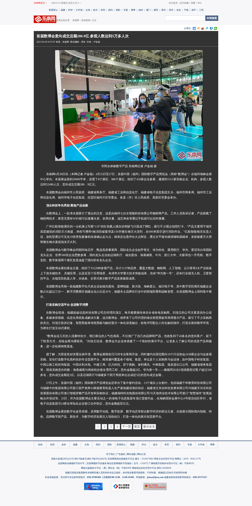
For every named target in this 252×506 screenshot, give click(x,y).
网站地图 (131, 454)
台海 (88, 10)
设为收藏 (184, 3)
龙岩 (178, 10)
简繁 (193, 3)
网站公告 (141, 454)
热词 (52, 444)
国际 (118, 10)
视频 (132, 444)
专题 (125, 10)
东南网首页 (39, 3)
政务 (64, 444)
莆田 (156, 10)
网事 (133, 10)
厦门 (148, 10)
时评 (70, 10)
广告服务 (120, 454)
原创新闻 (85, 20)
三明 (201, 10)
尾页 (137, 426)
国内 (110, 10)
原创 (40, 444)
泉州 (163, 10)
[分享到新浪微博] (202, 28)
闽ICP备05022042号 (96, 458)
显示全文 (149, 426)
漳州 (171, 10)
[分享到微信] (215, 28)
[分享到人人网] (211, 28)
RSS (200, 3)
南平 (193, 10)
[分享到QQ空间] (198, 28)
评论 (144, 444)
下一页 (126, 426)
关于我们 (110, 454)
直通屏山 (53, 10)
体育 (103, 10)
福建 (63, 10)
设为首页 (173, 3)
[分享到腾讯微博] (207, 28)
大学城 (79, 10)
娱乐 (95, 10)
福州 (141, 10)
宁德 (186, 10)
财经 (178, 444)
